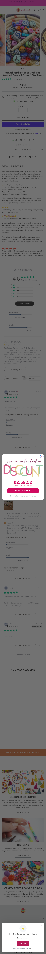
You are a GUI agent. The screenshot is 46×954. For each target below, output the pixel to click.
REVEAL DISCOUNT (23, 491)
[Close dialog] (41, 456)
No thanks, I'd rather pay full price (23, 496)
